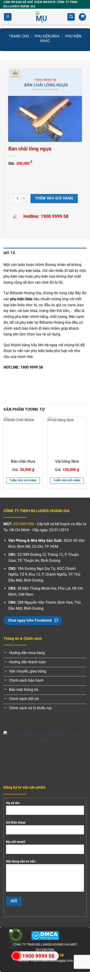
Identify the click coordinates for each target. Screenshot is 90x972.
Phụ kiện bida (47, 36)
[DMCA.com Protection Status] (45, 935)
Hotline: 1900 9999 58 (45, 216)
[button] (8, 17)
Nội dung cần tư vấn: (21, 861)
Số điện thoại (16, 823)
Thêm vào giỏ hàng (54, 198)
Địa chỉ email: (16, 842)
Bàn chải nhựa (23, 461)
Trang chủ (19, 36)
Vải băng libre (67, 461)
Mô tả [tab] (9, 253)
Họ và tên (13, 803)
